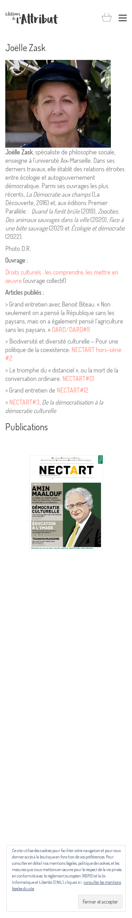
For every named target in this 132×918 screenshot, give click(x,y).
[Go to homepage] (31, 18)
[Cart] (107, 18)
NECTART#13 (78, 378)
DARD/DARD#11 (71, 329)
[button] (123, 18)
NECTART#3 (24, 402)
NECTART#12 (72, 390)
